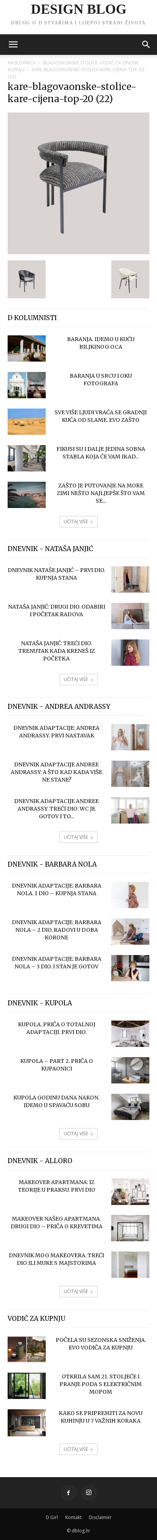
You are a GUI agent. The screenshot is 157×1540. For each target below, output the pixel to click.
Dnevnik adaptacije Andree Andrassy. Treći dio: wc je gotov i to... (56, 809)
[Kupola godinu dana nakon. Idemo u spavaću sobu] (130, 1107)
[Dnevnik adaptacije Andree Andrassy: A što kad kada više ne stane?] (130, 774)
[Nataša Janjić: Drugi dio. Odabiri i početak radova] (130, 616)
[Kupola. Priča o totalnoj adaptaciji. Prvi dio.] (130, 1034)
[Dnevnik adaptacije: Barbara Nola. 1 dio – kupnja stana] (130, 895)
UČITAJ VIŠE (76, 521)
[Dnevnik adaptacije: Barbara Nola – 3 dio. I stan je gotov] (130, 968)
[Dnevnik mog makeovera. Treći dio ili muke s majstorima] (130, 1265)
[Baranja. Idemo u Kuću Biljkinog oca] (27, 348)
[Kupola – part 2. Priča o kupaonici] (130, 1070)
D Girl (52, 1517)
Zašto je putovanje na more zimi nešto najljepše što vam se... (101, 493)
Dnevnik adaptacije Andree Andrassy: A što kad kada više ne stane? (56, 772)
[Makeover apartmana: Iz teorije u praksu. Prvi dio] (130, 1191)
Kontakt (73, 1517)
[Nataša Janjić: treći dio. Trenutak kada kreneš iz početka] (130, 652)
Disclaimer (100, 1517)
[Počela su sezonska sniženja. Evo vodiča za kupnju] (27, 1349)
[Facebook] (68, 1492)
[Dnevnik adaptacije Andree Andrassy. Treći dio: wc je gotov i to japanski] (130, 810)
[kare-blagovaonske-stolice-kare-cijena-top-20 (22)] (78, 252)
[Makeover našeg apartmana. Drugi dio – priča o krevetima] (130, 1228)
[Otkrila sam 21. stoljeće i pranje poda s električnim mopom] (27, 1386)
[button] (13, 44)
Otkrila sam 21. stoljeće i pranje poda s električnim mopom (100, 1384)
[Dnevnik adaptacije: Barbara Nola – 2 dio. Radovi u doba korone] (130, 931)
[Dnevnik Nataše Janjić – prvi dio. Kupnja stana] (130, 579)
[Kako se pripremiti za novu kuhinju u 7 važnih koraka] (27, 1422)
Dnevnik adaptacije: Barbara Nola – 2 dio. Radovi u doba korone (56, 930)
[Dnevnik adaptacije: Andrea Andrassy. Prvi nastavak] (130, 737)
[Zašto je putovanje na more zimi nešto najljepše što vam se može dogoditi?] (27, 495)
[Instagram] (88, 1492)
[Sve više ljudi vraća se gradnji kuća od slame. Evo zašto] (27, 422)
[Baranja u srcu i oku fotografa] (27, 385)
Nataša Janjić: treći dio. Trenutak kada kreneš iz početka (56, 651)
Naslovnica (22, 62)
